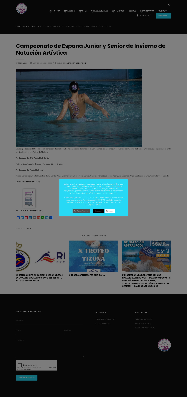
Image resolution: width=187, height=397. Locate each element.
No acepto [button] (98, 211)
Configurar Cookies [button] (81, 211)
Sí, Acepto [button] (109, 211)
